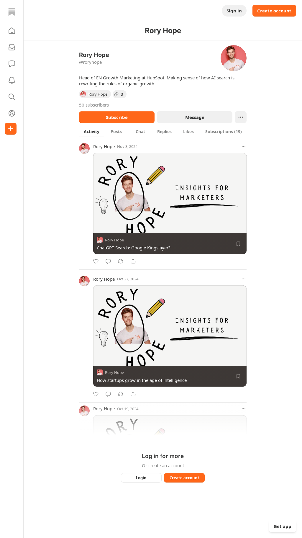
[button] (12, 31)
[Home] (12, 12)
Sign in (234, 11)
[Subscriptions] (12, 47)
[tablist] (163, 131)
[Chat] (12, 64)
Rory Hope (104, 146)
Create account (274, 11)
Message (194, 117)
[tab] (91, 131)
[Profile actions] (241, 117)
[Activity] (12, 80)
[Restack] (121, 261)
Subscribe (117, 117)
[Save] (238, 243)
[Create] (11, 129)
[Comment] (108, 261)
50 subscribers (94, 105)
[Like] (96, 261)
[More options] (243, 146)
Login (141, 477)
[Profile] (12, 113)
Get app (282, 526)
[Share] (133, 261)
